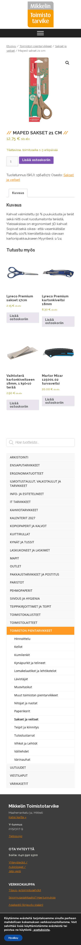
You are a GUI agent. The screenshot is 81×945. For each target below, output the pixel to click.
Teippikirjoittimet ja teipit (30, 606)
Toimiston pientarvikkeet (35, 46)
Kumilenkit (22, 655)
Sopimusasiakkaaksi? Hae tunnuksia (32, 897)
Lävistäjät (21, 679)
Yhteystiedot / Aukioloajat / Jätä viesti (18, 867)
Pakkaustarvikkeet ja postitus (34, 574)
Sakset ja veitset (26, 719)
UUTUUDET (18, 767)
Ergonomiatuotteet (26, 473)
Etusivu (11, 46)
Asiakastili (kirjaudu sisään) (26, 904)
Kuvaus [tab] (18, 193)
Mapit (14, 558)
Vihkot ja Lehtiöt (25, 743)
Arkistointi (19, 457)
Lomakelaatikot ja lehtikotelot (35, 671)
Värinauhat (22, 759)
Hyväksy (13, 938)
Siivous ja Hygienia (25, 598)
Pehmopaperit (21, 590)
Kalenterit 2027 (22, 518)
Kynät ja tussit (22, 542)
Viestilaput (19, 775)
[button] (67, 63)
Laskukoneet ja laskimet (30, 550)
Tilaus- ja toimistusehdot (25, 890)
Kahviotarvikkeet (24, 510)
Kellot (18, 647)
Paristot (17, 582)
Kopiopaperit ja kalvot (28, 526)
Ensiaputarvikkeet (25, 465)
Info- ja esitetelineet (27, 494)
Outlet (15, 566)
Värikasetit (19, 784)
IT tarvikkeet (20, 502)
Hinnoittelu (22, 639)
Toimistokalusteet (25, 615)
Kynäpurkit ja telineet (29, 663)
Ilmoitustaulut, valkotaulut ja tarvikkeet (35, 483)
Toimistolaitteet (23, 623)
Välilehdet (21, 751)
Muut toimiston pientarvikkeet (36, 695)
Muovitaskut (23, 687)
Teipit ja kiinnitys (26, 727)
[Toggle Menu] (40, 33)
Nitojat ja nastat (25, 703)
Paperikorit (22, 711)
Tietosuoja (15, 836)
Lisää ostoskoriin (36, 160)
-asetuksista (41, 930)
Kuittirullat (20, 534)
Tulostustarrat (24, 735)
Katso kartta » (17, 817)
